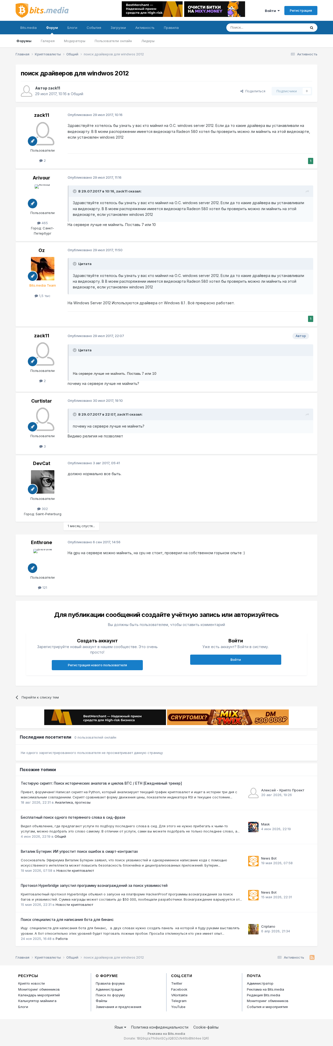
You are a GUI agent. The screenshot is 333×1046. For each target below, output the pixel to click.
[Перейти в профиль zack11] (26, 91)
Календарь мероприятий (39, 995)
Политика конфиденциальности (159, 1027)
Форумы (23, 41)
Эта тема (292, 27)
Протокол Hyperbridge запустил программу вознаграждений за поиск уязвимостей (94, 885)
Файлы (101, 1001)
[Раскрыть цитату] (75, 191)
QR (205, 1038)
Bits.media (28, 27)
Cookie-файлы (206, 1027)
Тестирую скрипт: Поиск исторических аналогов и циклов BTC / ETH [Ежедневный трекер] (101, 783)
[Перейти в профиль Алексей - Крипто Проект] (253, 793)
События (94, 27)
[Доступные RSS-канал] (312, 957)
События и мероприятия (267, 1007)
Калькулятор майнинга (37, 1001)
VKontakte (179, 995)
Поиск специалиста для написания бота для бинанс (67, 920)
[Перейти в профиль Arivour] (42, 196)
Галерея (48, 41)
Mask (265, 824)
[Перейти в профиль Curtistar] (42, 419)
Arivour (41, 177)
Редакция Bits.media (263, 995)
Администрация (109, 989)
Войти (271, 11)
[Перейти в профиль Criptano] (253, 929)
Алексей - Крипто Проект (282, 790)
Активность (145, 27)
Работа (62, 939)
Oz (42, 250)
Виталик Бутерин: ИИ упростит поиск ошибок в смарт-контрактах (79, 851)
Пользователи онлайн (113, 41)
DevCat (41, 463)
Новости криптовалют (75, 870)
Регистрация (301, 10)
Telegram (179, 1001)
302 (44, 509)
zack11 (54, 88)
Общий (77, 94)
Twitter (176, 983)
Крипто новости (31, 983)
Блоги (72, 27)
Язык (119, 1027)
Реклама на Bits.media (265, 989)
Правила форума (110, 983)
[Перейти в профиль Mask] (253, 827)
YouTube (178, 1007)
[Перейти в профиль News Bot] (253, 861)
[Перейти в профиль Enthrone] (42, 560)
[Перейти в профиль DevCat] (42, 482)
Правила (171, 27)
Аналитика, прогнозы (73, 802)
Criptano (268, 926)
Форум (52, 27)
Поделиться (254, 91)
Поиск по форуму (110, 995)
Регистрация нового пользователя (97, 665)
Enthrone (41, 542)
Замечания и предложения (118, 1007)
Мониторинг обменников (39, 989)
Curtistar (41, 401)
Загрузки (118, 27)
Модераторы (74, 41)
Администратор (260, 983)
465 (44, 223)
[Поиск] (311, 27)
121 (44, 587)
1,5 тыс (44, 296)
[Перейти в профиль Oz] (42, 268)
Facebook (179, 989)
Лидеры (148, 41)
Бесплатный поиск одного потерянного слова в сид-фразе (73, 817)
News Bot (269, 858)
